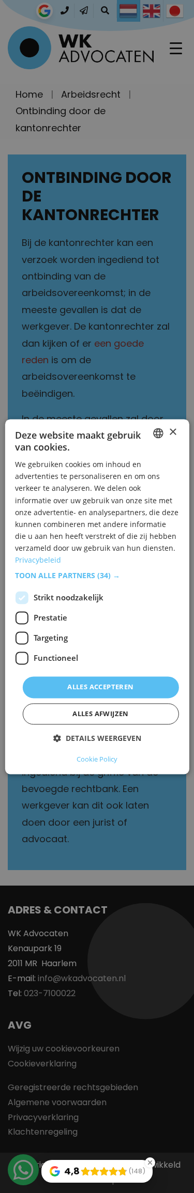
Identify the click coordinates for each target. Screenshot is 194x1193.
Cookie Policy (97, 759)
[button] (96, 576)
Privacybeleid (38, 560)
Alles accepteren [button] (100, 687)
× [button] (172, 432)
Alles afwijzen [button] (100, 713)
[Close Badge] (150, 1162)
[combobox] (158, 433)
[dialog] (97, 596)
